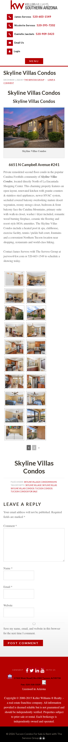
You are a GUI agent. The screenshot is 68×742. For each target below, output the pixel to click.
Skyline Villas (49, 485)
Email (7, 587)
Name (8, 568)
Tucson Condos (43, 488)
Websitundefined (8, 605)
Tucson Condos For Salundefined (24, 491)
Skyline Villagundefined (33, 485)
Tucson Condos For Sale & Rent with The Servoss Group (34, 5)
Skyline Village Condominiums (40, 482)
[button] (34, 61)
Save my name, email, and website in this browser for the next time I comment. (31, 631)
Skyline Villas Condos (22, 488)
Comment (10, 526)
